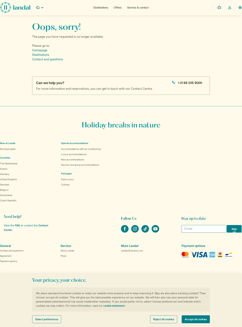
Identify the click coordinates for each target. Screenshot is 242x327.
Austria (3, 168)
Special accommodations (74, 143)
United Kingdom (8, 179)
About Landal (67, 250)
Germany (4, 174)
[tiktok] (145, 231)
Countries (5, 157)
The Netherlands (8, 163)
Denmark (4, 184)
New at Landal (7, 143)
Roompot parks (8, 149)
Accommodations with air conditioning (81, 149)
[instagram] (135, 231)
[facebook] (125, 231)
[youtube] (155, 231)
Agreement (6, 255)
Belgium (4, 189)
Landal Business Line (132, 250)
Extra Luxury (67, 179)
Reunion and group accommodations (80, 164)
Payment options (8, 261)
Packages (66, 173)
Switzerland (6, 195)
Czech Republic (8, 200)
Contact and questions (47, 59)
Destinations (100, 7)
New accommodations (72, 159)
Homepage (39, 50)
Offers (118, 7)
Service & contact (138, 7)
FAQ (17, 225)
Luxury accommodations (73, 154)
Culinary (65, 184)
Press (63, 255)
